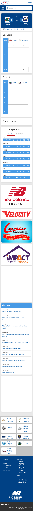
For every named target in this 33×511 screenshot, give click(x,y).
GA (4, 92)
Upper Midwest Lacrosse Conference (26, 443)
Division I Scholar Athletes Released (13, 354)
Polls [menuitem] (6, 467)
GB (4, 97)
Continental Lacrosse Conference (26, 420)
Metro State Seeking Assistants (12, 366)
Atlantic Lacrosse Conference (10, 420)
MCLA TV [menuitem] (21, 468)
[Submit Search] (7, 8)
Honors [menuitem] (20, 470)
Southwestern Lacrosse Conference (10, 443)
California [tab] (19, 134)
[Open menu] (2, 8)
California (25, 40)
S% (4, 111)
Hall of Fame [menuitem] (22, 472)
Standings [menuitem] (8, 465)
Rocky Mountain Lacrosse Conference (11, 436)
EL (13, 140)
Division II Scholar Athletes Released (13, 360)
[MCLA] (5, 2)
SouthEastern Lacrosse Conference (26, 436)
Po (24, 140)
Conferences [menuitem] (7, 471)
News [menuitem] (20, 478)
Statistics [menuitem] (21, 466)
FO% (5, 102)
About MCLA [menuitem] (22, 482)
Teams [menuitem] (20, 462)
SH (28, 140)
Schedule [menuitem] (5, 459)
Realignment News (8, 373)
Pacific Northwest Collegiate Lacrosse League (25, 428)
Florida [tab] (10, 134)
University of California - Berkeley (14, 29)
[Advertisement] (16, 284)
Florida (15, 40)
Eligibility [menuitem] (21, 464)
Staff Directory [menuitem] (23, 480)
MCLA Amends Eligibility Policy (12, 312)
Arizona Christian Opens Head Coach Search (15, 342)
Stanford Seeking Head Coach (11, 348)
